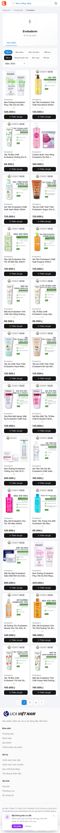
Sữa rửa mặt (34, 52)
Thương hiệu (18, 10)
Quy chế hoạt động (11, 769)
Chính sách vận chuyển (12, 764)
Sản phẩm (11, 42)
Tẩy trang (19, 52)
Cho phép (17, 826)
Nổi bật (46, 58)
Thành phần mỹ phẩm (12, 747)
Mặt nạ (47, 52)
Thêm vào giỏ (17, 117)
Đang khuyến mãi (21, 58)
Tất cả (8, 52)
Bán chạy (35, 58)
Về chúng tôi (8, 795)
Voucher (6, 786)
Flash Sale (6, 738)
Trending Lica (8, 791)
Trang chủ (6, 10)
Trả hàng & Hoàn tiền (11, 773)
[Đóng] (54, 815)
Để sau (28, 826)
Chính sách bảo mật (11, 760)
